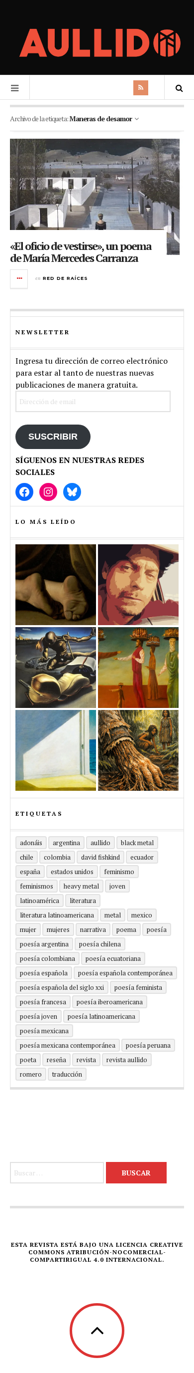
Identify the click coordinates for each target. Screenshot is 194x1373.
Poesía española (44, 972)
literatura (83, 900)
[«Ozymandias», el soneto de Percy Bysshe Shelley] (55, 584)
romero (31, 1074)
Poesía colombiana (47, 958)
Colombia (57, 857)
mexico (141, 915)
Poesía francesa (43, 1001)
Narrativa (93, 929)
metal (112, 915)
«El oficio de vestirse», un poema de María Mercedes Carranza (80, 251)
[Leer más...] (19, 279)
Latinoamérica (39, 900)
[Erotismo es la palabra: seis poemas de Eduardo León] (138, 584)
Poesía (157, 929)
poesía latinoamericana (101, 1016)
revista (86, 1059)
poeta (28, 1059)
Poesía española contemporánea (125, 972)
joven (117, 886)
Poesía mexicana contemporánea (67, 1045)
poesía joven (38, 1016)
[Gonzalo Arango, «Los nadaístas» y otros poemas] (138, 667)
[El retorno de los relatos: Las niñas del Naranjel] (138, 750)
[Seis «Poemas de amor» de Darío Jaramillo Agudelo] (55, 667)
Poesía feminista (138, 987)
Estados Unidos (72, 871)
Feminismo (119, 871)
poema (126, 929)
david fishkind (100, 857)
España (30, 871)
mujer (28, 929)
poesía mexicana (44, 1030)
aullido (100, 842)
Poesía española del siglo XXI (62, 987)
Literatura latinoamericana (57, 915)
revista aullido (126, 1059)
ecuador (142, 857)
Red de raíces (65, 278)
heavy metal (81, 886)
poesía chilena (100, 943)
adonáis (31, 842)
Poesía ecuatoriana (113, 958)
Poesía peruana (148, 1045)
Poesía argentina (44, 943)
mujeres (58, 929)
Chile (26, 857)
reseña (56, 1059)
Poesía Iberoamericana (110, 1001)
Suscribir (53, 437)
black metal (137, 842)
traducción (67, 1074)
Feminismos (36, 886)
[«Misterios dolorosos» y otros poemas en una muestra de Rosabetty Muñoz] (55, 750)
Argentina (66, 842)
